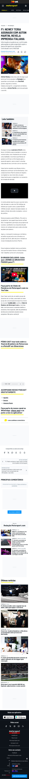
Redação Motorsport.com (8, 51)
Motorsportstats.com (14, 745)
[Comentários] (25, 52)
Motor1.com (14, 738)
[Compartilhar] (18, 52)
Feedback (14, 752)
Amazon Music (8, 403)
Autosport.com (14, 743)
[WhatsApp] (12, 452)
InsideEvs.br (14, 735)
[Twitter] (8, 452)
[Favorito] (21, 52)
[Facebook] (4, 452)
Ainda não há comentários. (14, 484)
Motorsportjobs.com (15, 740)
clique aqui (15, 410)
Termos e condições (9, 771)
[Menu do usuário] (25, 5)
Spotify (5, 398)
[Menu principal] (3, 6)
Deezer (5, 400)
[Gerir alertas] (24, 452)
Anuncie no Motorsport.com (14, 755)
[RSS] (22, 726)
